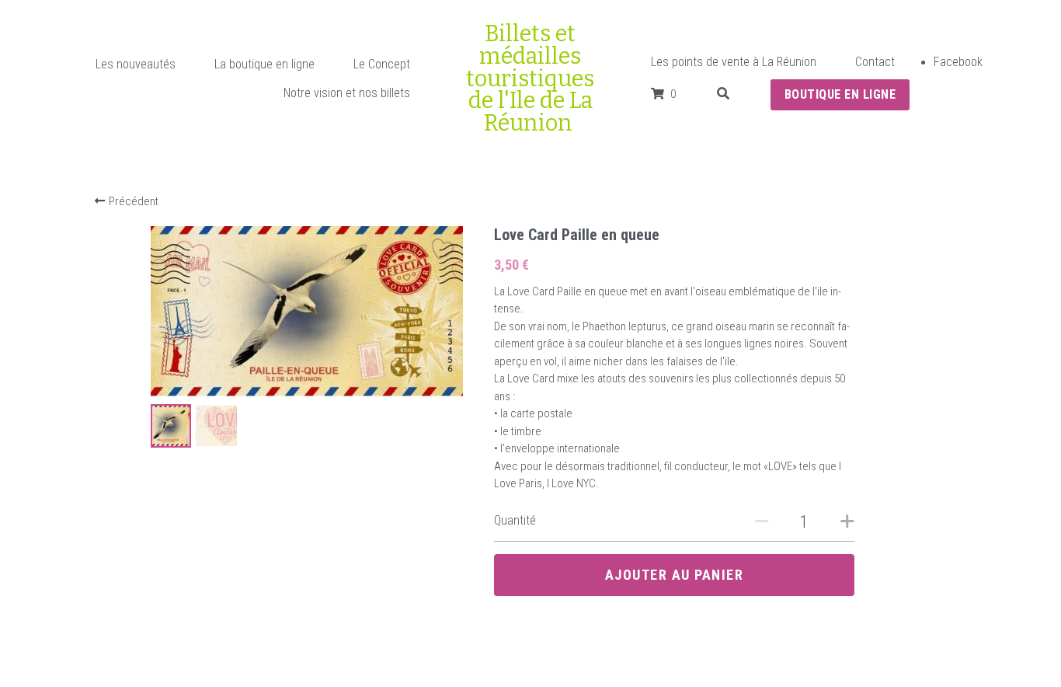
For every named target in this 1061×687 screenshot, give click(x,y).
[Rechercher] (723, 94)
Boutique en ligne (840, 94)
